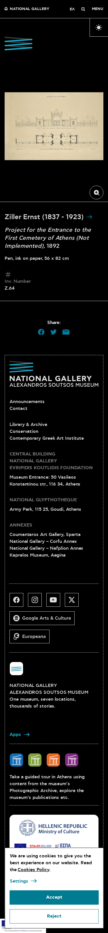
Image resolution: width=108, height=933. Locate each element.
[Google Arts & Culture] (44, 620)
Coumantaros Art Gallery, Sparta (45, 534)
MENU (97, 9)
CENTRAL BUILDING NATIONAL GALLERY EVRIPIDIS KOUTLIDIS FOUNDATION (51, 461)
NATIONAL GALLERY (29, 9)
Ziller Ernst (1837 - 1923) (45, 217)
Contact (18, 408)
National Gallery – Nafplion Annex (46, 548)
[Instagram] (37, 602)
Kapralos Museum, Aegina (38, 555)
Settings (19, 881)
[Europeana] (32, 639)
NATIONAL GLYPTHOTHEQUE (43, 500)
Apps (15, 735)
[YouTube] (55, 602)
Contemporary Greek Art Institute (47, 438)
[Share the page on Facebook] (41, 332)
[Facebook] (19, 602)
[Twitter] (74, 602)
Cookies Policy (33, 870)
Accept (54, 897)
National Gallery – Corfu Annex (43, 541)
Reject (54, 916)
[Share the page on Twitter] (53, 332)
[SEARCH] (83, 9)
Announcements (27, 401)
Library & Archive (28, 424)
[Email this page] (66, 332)
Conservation (24, 431)
